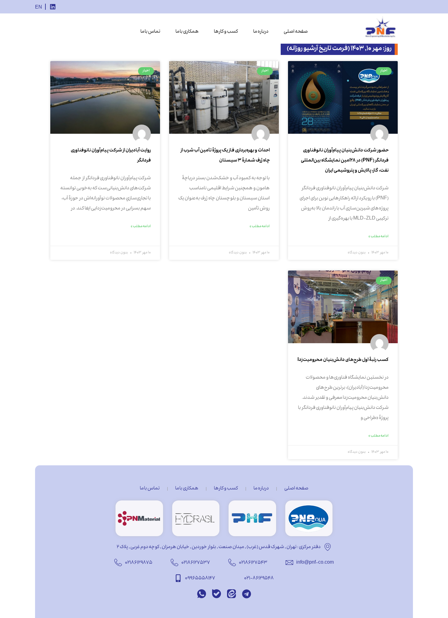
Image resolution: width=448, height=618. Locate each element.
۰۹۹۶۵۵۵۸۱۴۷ (200, 578)
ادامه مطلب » (378, 237)
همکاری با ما (187, 32)
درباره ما (261, 32)
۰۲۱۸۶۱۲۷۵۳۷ (195, 563)
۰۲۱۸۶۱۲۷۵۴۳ (253, 563)
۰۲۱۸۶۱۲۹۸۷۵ (138, 563)
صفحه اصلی (296, 32)
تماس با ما (150, 32)
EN (38, 8)
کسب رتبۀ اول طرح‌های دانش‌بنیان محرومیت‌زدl (343, 360)
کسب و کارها (226, 32)
